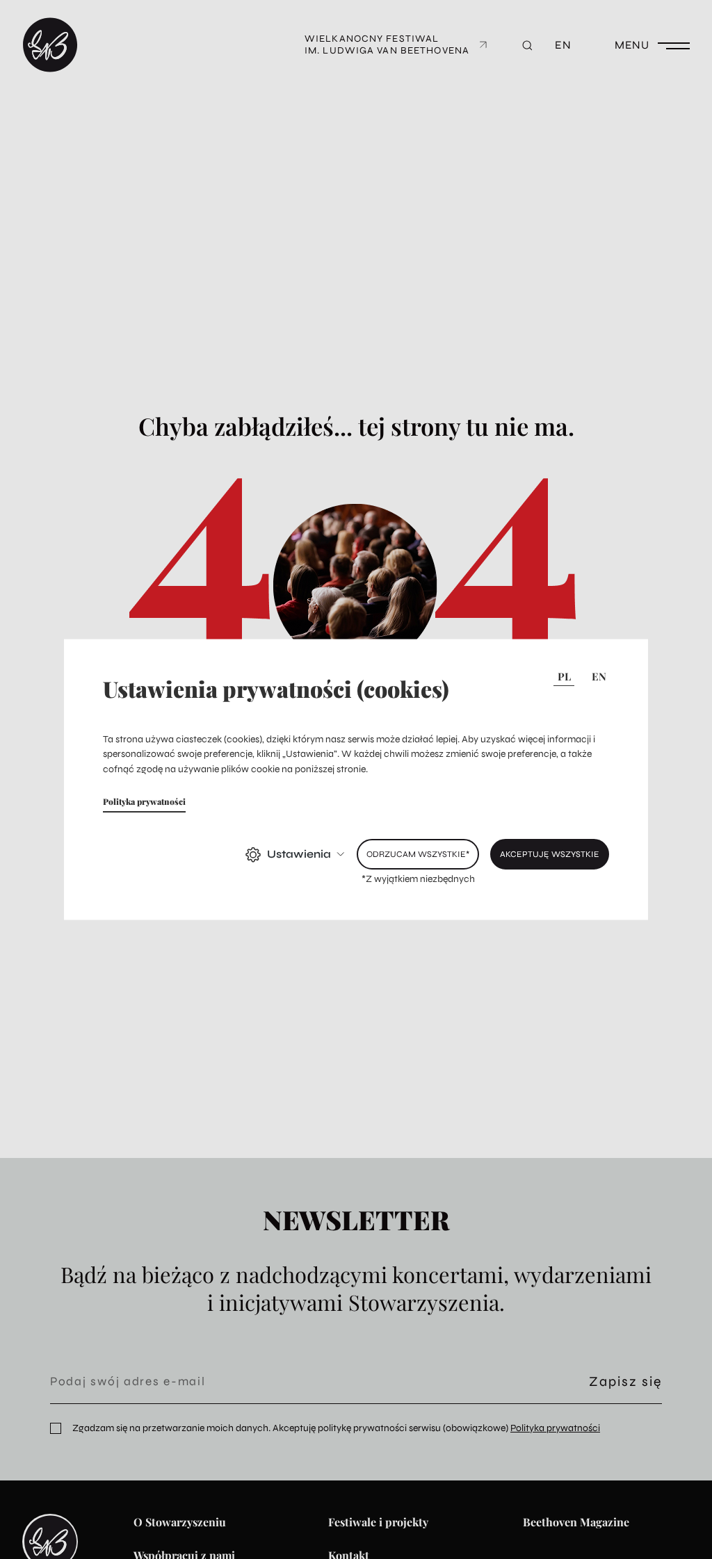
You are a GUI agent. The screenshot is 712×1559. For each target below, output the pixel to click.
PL (564, 676)
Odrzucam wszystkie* (417, 854)
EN (599, 676)
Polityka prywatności (144, 801)
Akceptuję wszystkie (549, 854)
